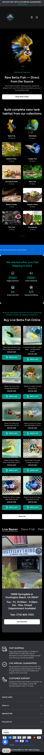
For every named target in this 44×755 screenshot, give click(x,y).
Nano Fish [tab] (28, 529)
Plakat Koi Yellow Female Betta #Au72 (32, 387)
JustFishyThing (19, 745)
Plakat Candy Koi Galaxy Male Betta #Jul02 (32, 498)
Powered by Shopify (28, 745)
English (6, 732)
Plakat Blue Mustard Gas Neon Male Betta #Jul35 (11, 348)
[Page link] (22, 562)
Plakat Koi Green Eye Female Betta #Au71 (11, 387)
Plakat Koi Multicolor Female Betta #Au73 (11, 424)
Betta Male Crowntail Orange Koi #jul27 (32, 461)
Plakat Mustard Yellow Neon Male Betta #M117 (11, 461)
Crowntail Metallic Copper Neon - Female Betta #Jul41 (32, 349)
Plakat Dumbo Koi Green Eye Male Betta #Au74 (32, 424)
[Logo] (10, 17)
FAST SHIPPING (16, 648)
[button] (32, 17)
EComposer (24, 753)
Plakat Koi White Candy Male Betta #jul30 (11, 498)
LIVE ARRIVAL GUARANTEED (23, 663)
